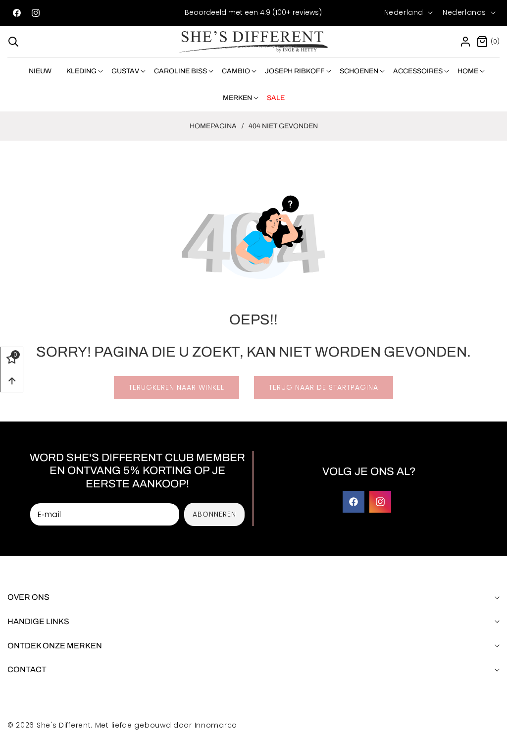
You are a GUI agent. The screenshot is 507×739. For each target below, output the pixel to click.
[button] (13, 42)
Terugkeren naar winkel (176, 387)
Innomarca (216, 725)
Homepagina (213, 126)
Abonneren (214, 514)
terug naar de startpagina (323, 387)
